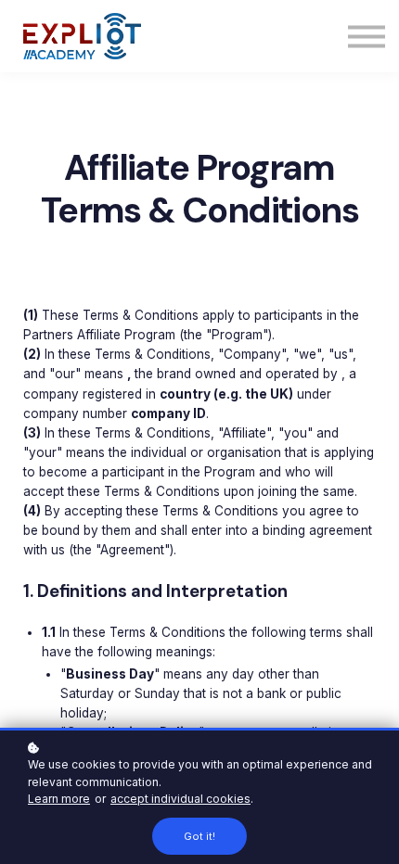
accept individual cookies (180, 799)
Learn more (59, 799)
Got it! (199, 836)
